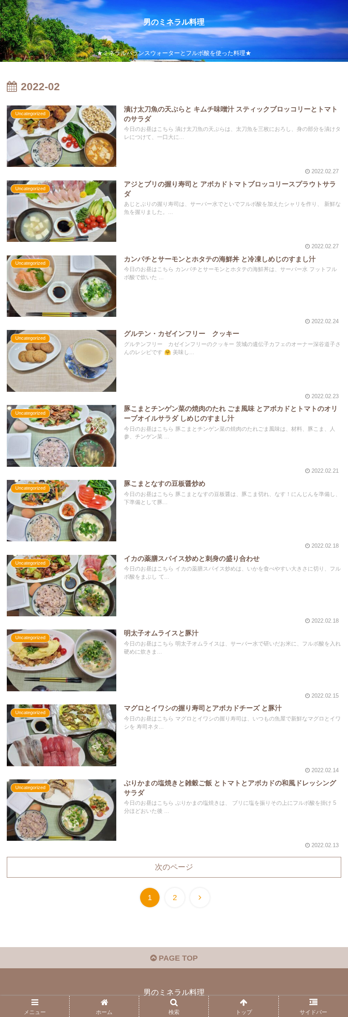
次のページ (174, 867)
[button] (321, 801)
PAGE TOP (177, 958)
